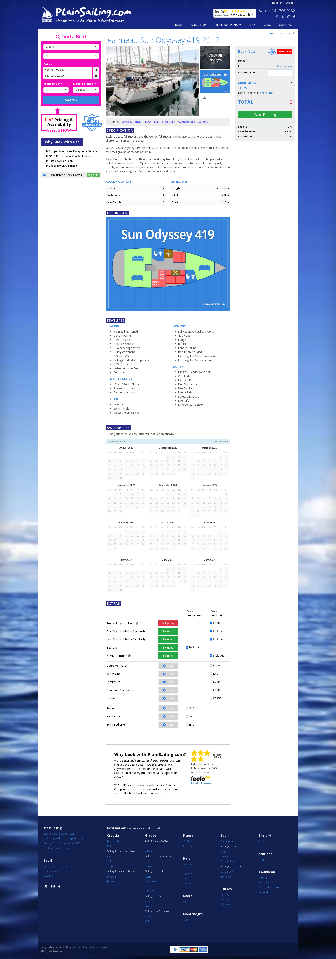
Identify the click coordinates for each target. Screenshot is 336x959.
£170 (216, 623)
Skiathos (150, 916)
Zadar (110, 886)
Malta (187, 896)
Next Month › (221, 441)
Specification (131, 121)
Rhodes (149, 866)
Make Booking (265, 114)
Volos (148, 921)
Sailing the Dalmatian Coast (121, 851)
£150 (216, 690)
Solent (262, 841)
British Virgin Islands (270, 887)
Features (168, 121)
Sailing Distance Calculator (59, 833)
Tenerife (226, 876)
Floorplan (151, 121)
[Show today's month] (165, 441)
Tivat (185, 919)
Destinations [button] (227, 25)
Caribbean (267, 872)
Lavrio (148, 850)
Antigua (263, 877)
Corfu (148, 876)
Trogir (110, 866)
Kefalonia (150, 881)
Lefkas (148, 886)
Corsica (187, 841)
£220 (216, 682)
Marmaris (226, 904)
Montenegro (193, 914)
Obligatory (168, 623)
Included (168, 631)
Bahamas (264, 882)
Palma (224, 856)
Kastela (111, 856)
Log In (289, 2)
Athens (149, 846)
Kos (147, 861)
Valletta (187, 901)
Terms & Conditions (55, 866)
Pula (109, 846)
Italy (186, 858)
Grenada (264, 892)
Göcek (224, 899)
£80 (191, 716)
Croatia (113, 835)
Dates (47, 64)
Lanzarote (227, 871)
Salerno (187, 874)
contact (286, 25)
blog (267, 25)
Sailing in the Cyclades (156, 840)
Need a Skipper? (84, 84)
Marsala (187, 864)
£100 (216, 665)
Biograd (111, 876)
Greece (150, 835)
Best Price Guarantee (56, 848)
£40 (215, 673)
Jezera (111, 881)
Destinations (117, 828)
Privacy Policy (52, 871)
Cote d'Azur (190, 846)
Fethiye (225, 894)
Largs (262, 859)
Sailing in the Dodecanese (158, 856)
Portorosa (188, 869)
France (188, 835)
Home (178, 25)
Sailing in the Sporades (157, 911)
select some (265, 93)
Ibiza (223, 851)
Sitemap (48, 875)
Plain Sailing (53, 828)
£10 (191, 708)
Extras (203, 121)
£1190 (217, 698)
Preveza (150, 890)
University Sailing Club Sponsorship (64, 838)
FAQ (252, 25)
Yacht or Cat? (52, 84)
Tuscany (187, 883)
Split (109, 861)
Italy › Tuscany (284, 66)
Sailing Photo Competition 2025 (62, 843)
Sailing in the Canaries (232, 866)
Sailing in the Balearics (232, 846)
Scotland (265, 854)
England (265, 835)
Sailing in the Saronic (156, 896)
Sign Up (93, 175)
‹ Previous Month (117, 441)
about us (199, 25)
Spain (225, 835)
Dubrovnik (113, 841)
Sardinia (187, 878)
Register (277, 2)
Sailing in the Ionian (155, 871)
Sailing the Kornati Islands (120, 871)
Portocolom (227, 861)
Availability (186, 121)
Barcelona (227, 841)
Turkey (226, 889)
